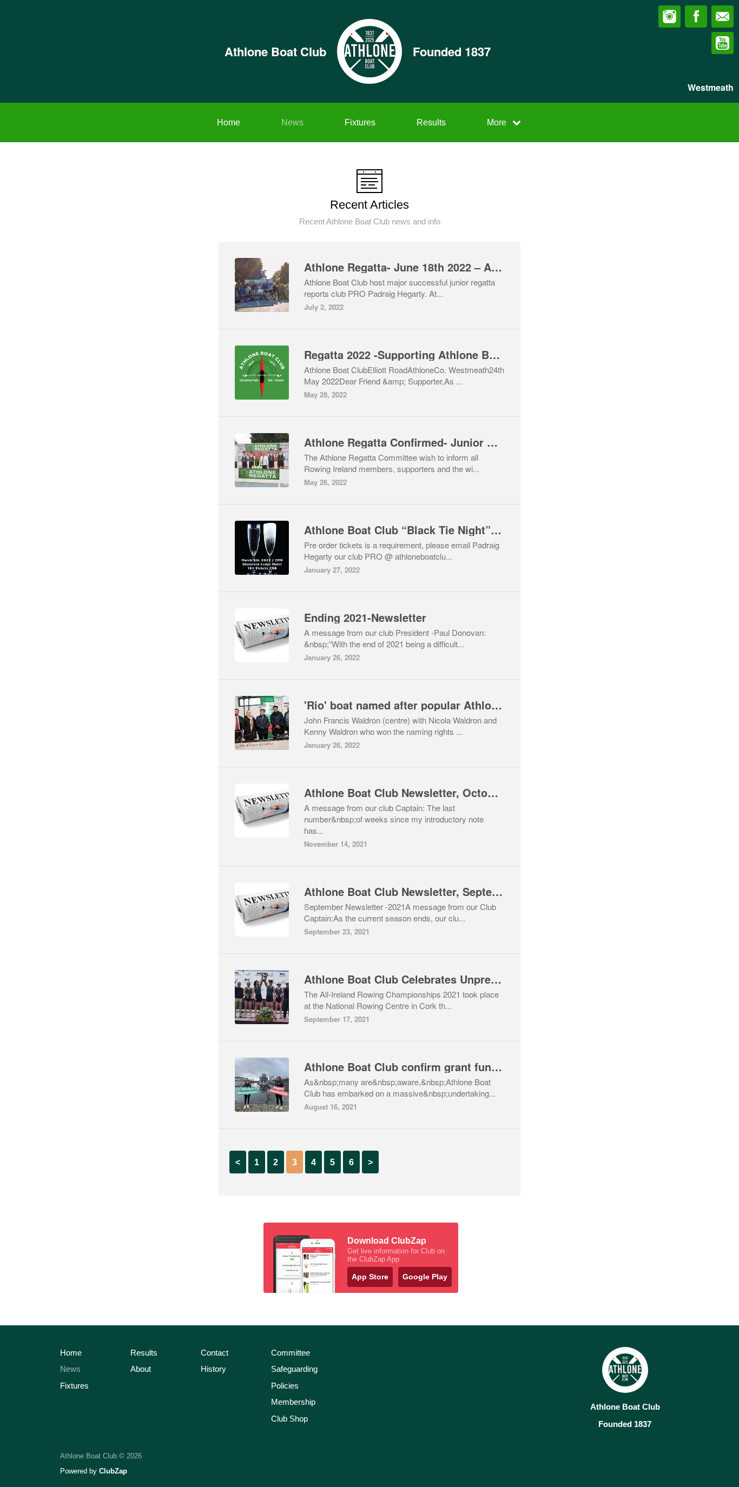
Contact (214, 1352)
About (140, 1368)
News (292, 122)
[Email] (722, 16)
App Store (370, 1276)
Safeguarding (294, 1368)
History (213, 1368)
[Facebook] (696, 16)
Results (431, 122)
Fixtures (360, 122)
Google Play (425, 1276)
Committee (290, 1352)
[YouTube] (722, 43)
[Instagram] (669, 16)
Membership (293, 1401)
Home (228, 122)
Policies (285, 1385)
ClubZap (113, 1471)
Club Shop (289, 1418)
